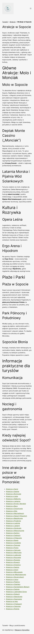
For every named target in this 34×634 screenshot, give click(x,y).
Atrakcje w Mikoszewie (14, 572)
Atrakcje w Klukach (13, 594)
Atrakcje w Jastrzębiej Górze (16, 592)
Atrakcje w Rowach (13, 562)
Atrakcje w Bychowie (13, 494)
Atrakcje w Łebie (12, 496)
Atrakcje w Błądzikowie (14, 518)
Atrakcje (12, 22)
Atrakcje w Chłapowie (14, 538)
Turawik (5, 22)
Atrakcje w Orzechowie (14, 509)
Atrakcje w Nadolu (12, 567)
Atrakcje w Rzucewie (13, 557)
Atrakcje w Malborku (13, 499)
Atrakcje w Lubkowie (13, 555)
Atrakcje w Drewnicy (13, 565)
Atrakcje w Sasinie (12, 491)
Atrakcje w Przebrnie (13, 521)
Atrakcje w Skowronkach (15, 577)
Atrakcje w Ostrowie (13, 550)
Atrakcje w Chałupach (14, 604)
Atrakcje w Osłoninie (13, 606)
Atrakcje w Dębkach (13, 535)
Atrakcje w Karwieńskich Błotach (17, 587)
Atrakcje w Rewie (12, 540)
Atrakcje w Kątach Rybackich (16, 516)
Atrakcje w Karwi (12, 489)
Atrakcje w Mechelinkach (15, 513)
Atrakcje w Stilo (11, 511)
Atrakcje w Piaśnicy (13, 582)
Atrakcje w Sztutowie (13, 528)
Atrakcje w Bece (12, 506)
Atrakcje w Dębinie (12, 589)
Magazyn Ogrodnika (22, 630)
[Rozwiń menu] (30, 8)
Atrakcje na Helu (12, 601)
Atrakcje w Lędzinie (13, 523)
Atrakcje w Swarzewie (14, 599)
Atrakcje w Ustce (12, 579)
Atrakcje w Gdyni (12, 570)
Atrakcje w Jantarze (13, 501)
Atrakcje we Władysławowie (16, 575)
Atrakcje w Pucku (12, 548)
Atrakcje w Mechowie (13, 552)
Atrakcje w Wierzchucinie (15, 531)
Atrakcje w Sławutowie (14, 597)
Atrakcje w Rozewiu (13, 560)
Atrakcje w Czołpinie (13, 543)
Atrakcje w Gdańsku (13, 584)
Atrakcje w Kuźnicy (13, 533)
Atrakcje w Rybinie (12, 609)
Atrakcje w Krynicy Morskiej (16, 504)
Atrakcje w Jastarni (13, 526)
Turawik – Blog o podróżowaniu (13, 625)
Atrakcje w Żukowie (13, 545)
